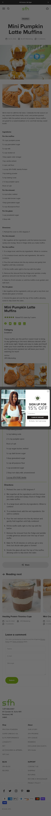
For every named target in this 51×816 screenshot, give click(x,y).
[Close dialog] (48, 391)
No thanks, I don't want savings (37, 420)
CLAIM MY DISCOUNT (37, 417)
